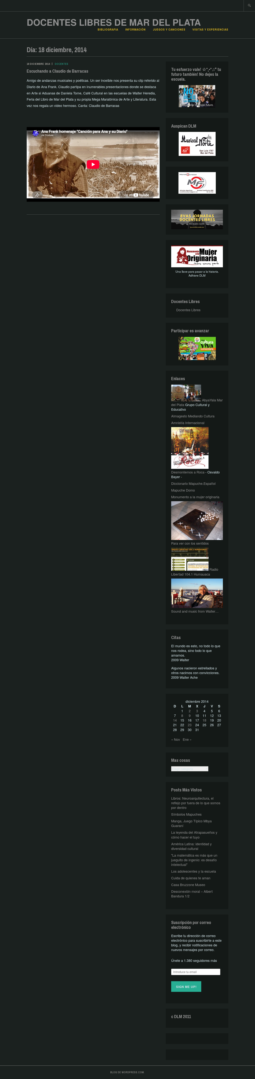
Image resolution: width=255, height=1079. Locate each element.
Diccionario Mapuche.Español (193, 483)
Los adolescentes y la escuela (193, 871)
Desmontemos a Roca (187, 472)
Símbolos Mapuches (186, 814)
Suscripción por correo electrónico (191, 924)
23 (190, 724)
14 (175, 720)
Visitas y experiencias (210, 29)
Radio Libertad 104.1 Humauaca (194, 571)
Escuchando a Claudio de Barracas (57, 71)
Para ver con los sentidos (190, 543)
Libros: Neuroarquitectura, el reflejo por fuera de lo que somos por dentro (195, 803)
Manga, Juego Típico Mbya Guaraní (191, 823)
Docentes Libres (185, 301)
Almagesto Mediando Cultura (192, 415)
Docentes (61, 64)
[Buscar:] (249, 5)
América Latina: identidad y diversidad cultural (191, 846)
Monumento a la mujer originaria (195, 496)
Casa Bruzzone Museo (188, 884)
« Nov (175, 739)
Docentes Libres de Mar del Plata (114, 22)
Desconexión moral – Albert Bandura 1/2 (192, 893)
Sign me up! (186, 987)
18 (204, 720)
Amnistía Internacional (187, 422)
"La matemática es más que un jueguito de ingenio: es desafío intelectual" (194, 860)
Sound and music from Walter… (195, 611)
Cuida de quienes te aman (190, 877)
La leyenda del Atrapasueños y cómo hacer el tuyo (194, 834)
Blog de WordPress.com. (127, 1072)
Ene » (187, 739)
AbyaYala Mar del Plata (197, 402)
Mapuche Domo (183, 490)
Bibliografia (108, 29)
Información (135, 29)
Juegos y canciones (169, 29)
